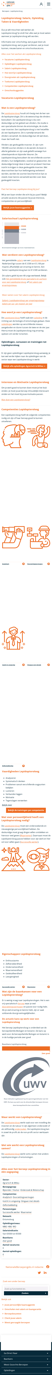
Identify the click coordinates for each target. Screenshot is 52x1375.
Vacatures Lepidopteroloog (17, 59)
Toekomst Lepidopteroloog (17, 81)
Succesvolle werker (29, 842)
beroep (21, 1003)
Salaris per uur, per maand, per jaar (17, 303)
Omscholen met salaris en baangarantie (23, 1309)
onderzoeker (20, 1129)
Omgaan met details (30, 1201)
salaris (20, 260)
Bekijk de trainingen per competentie (26, 810)
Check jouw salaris (13, 1318)
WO (14, 1226)
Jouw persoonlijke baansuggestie (20, 1305)
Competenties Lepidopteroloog (19, 86)
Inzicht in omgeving (11, 1201)
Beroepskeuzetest (13, 1313)
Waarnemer (25, 835)
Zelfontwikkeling (10, 1205)
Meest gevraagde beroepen (17, 1322)
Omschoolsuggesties (14, 90)
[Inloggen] (41, 3)
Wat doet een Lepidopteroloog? (15, 399)
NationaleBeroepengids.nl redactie (24, 1267)
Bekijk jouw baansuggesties (16, 207)
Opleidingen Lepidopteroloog (18, 64)
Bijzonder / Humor (11, 1190)
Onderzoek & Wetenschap (32, 1190)
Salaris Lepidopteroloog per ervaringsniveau (23, 300)
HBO (10, 1226)
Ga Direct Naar (10, 1353)
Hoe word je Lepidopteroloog (18, 72)
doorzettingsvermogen (12, 1006)
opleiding (38, 317)
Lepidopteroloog (12, 113)
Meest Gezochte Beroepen (16, 1364)
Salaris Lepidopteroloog (15, 68)
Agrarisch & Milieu (11, 1183)
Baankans (8, 1359)
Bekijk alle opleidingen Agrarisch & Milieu (23, 366)
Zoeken (25, 1293)
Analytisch (7, 1197)
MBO (5, 1226)
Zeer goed (7, 1241)
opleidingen (6, 324)
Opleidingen (9, 1370)
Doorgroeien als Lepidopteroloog (20, 77)
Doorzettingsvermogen (23, 1197)
